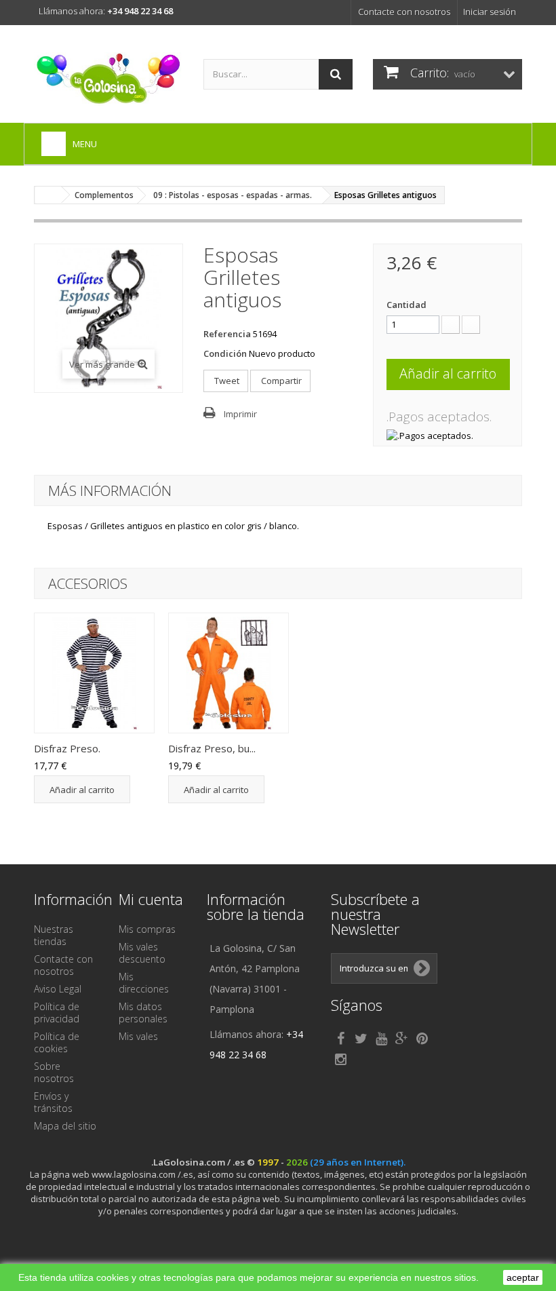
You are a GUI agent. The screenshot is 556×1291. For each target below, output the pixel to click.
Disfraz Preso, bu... (212, 748)
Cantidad (406, 304)
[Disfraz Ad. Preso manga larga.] (94, 673)
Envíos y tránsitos (53, 1102)
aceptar (523, 1277)
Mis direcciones (144, 982)
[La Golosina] (108, 79)
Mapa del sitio (65, 1125)
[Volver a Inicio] (48, 195)
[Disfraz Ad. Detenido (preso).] (228, 673)
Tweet (225, 380)
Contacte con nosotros (404, 11)
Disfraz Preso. (67, 748)
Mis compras (147, 929)
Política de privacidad (56, 1012)
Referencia (227, 334)
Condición (225, 353)
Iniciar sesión (489, 11)
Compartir (280, 380)
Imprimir (240, 414)
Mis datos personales (143, 1012)
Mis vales (138, 1036)
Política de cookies (56, 1042)
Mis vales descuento (142, 952)
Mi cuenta (151, 899)
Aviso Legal (57, 988)
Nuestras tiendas (53, 935)
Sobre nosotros (54, 1072)
